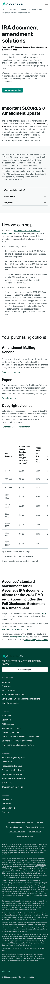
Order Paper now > (10, 398)
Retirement (6, 715)
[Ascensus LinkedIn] (8, 971)
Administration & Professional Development (20, 736)
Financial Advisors (10, 690)
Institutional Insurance (11, 728)
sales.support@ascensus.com (15, 629)
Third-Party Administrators (13, 694)
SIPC (20, 860)
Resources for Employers (12, 770)
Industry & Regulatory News (36, 639)
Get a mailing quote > (11, 372)
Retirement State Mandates (14, 778)
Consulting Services (10, 732)
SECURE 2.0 (7, 783)
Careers (5, 812)
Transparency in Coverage (13, 787)
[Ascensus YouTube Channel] (3, 971)
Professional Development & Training (18, 745)
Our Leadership (8, 808)
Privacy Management (25, 836)
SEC (21, 869)
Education (6, 720)
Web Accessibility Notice (35, 827)
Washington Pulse (17, 637)
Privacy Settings (35, 832)
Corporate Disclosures (17, 832)
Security (40, 822)
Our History (7, 799)
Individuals (6, 682)
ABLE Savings (8, 724)
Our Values (6, 803)
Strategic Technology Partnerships (17, 741)
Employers (6, 686)
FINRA (15, 860)
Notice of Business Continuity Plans (20, 822)
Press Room (7, 762)
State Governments (10, 703)
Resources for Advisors (12, 774)
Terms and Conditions (14, 827)
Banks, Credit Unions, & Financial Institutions (21, 699)
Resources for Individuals (12, 766)
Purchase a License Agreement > (16, 427)
